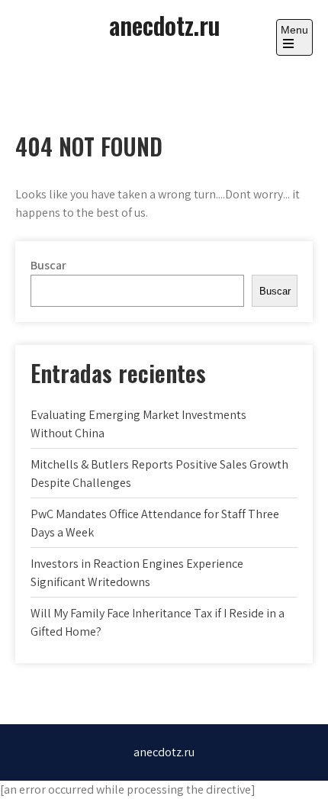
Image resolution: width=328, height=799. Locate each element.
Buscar (48, 265)
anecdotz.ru (164, 25)
